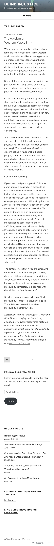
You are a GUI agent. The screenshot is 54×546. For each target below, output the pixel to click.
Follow (10, 401)
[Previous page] (7, 360)
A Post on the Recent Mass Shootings (23, 444)
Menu (28, 15)
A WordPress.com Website (16, 539)
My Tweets (10, 500)
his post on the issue (19, 343)
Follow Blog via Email (20, 372)
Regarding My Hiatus (14, 435)
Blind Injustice (21, 4)
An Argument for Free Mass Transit (22, 478)
